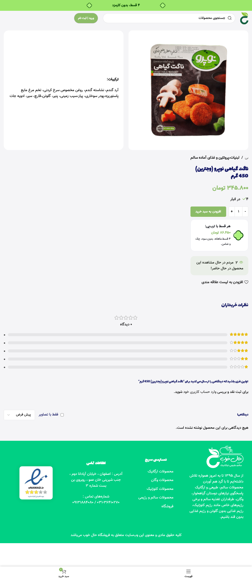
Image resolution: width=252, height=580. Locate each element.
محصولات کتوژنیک (160, 489)
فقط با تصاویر (48, 414)
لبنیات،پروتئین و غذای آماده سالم (214, 158)
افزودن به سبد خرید (208, 211)
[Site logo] (244, 18)
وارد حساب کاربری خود (199, 392)
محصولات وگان (162, 480)
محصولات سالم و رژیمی (155, 497)
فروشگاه (167, 506)
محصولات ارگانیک (160, 471)
